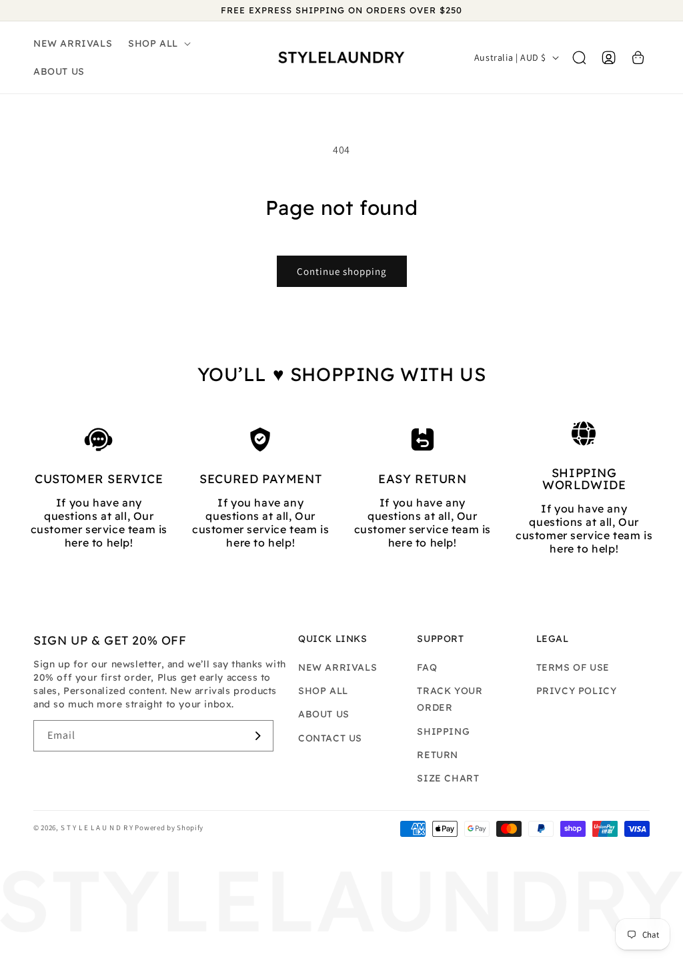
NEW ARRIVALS (337, 667)
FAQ (427, 667)
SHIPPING (443, 731)
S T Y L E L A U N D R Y (98, 827)
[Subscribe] (258, 735)
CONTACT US (330, 738)
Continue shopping (342, 271)
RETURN (437, 755)
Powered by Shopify (169, 827)
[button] (158, 43)
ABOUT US (324, 714)
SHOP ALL (323, 691)
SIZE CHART (448, 778)
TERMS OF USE (573, 667)
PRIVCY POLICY (576, 691)
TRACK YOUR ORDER (449, 699)
